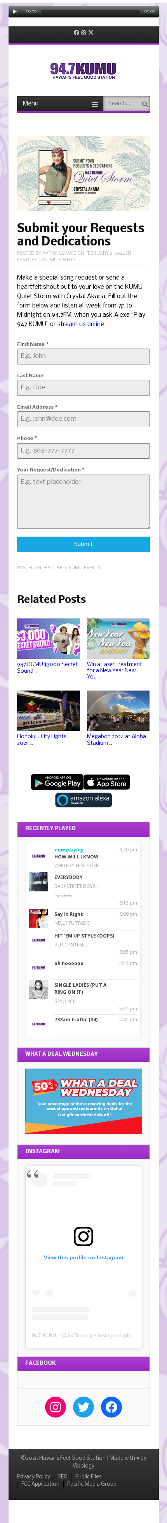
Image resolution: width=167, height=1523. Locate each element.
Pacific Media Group (92, 1484)
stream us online (80, 324)
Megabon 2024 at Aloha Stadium (116, 740)
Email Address (37, 407)
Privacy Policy (33, 1477)
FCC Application (40, 1484)
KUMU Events (59, 260)
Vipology (83, 1466)
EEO (63, 1477)
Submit (83, 544)
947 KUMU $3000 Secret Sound (47, 668)
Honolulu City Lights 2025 (41, 740)
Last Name (30, 375)
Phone (27, 438)
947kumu (79, 1335)
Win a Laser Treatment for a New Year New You (114, 671)
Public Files (88, 1477)
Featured (29, 260)
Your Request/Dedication (51, 470)
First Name (33, 344)
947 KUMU (45, 1335)
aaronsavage (59, 253)
